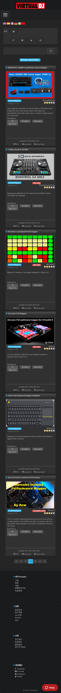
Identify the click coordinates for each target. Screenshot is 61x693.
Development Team (48, 185)
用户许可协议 (20, 647)
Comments (27, 144)
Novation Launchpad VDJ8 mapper (23, 232)
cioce (53, 346)
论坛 (17, 620)
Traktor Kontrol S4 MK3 (18, 150)
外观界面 (18, 591)
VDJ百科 (18, 615)
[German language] (15, 23)
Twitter (20, 676)
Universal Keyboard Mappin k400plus (24, 396)
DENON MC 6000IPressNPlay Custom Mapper (27, 68)
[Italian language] (19, 23)
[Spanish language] (8, 23)
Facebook (20, 669)
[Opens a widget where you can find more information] (50, 688)
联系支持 (18, 610)
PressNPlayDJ (50, 100)
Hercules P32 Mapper (17, 314)
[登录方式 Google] (40, 40)
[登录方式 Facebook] (13, 40)
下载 (17, 580)
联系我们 (18, 642)
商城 (17, 583)
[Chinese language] (23, 23)
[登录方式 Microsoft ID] (22, 40)
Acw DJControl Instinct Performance (24, 478)
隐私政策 (18, 645)
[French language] (12, 23)
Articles (18, 618)
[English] (4, 23)
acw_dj (52, 510)
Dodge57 (51, 264)
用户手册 (18, 612)
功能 (17, 586)
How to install (40, 144)
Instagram (20, 674)
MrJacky (52, 428)
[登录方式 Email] (13, 31)
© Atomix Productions (30, 690)
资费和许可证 (20, 588)
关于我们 (18, 639)
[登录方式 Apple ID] (31, 40)
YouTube (20, 671)
